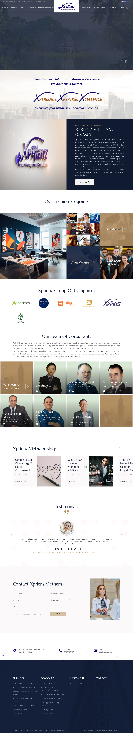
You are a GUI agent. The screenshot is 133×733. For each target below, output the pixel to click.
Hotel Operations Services (23, 683)
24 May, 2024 (22, 474)
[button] (114, 447)
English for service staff (75, 461)
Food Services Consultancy (24, 687)
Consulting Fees (19, 714)
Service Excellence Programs (52, 699)
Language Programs (49, 710)
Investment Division (76, 683)
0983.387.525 (21, 1)
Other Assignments (21, 710)
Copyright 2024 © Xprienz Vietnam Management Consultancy (32, 730)
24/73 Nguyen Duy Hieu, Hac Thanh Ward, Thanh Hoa (100, 730)
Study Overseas (47, 714)
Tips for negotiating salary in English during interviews (24, 465)
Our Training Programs (50, 683)
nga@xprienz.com (9, 1)
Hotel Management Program (52, 694)
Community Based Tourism (24, 705)
